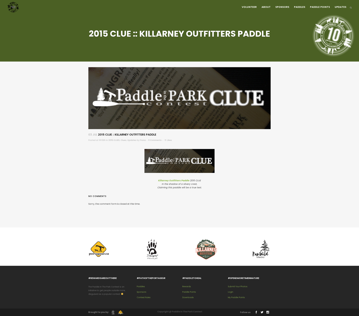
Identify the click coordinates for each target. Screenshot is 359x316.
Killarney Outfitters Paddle (173, 180)
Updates (131, 140)
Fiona (143, 140)
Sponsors (141, 292)
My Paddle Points (236, 297)
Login (230, 292)
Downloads (188, 297)
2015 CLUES (114, 140)
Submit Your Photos (237, 286)
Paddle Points (189, 292)
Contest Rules (143, 297)
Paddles (141, 286)
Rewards (186, 286)
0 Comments (155, 140)
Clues (123, 140)
